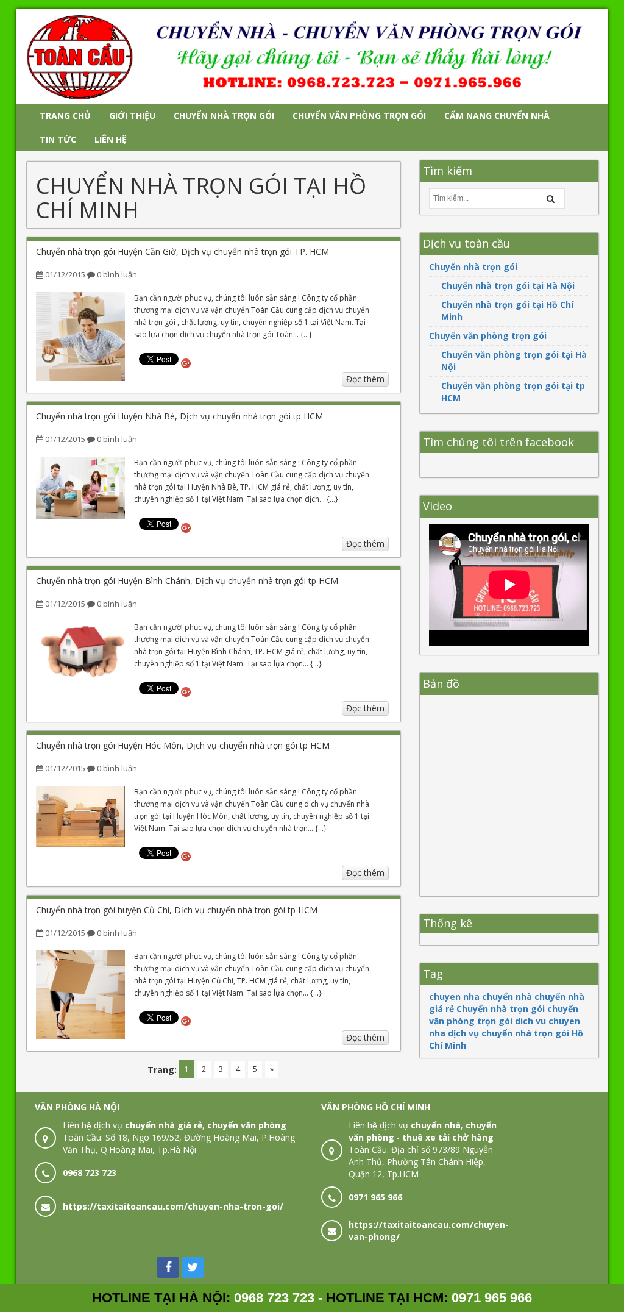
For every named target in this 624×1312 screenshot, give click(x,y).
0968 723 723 (89, 1172)
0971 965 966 (375, 1197)
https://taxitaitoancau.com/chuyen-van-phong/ (429, 1230)
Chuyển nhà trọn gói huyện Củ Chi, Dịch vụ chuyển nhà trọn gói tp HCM (176, 910)
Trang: (162, 1069)
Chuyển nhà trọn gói (473, 267)
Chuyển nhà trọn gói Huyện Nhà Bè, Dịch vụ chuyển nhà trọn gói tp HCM (179, 416)
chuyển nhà (436, 1125)
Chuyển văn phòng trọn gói (488, 335)
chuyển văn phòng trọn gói (503, 1015)
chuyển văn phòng (246, 1125)
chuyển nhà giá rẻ (163, 1125)
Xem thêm (80, 344)
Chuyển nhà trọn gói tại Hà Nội (508, 285)
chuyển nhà (507, 996)
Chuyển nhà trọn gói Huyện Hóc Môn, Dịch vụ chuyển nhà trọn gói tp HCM (183, 745)
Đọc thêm (365, 379)
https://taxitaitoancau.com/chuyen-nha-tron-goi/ (173, 1206)
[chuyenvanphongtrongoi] (312, 55)
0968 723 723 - (280, 1297)
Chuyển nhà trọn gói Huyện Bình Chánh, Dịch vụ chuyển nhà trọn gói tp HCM (187, 580)
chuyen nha (454, 996)
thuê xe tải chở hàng (448, 1137)
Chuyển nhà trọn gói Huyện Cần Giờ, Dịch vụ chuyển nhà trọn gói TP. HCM (182, 251)
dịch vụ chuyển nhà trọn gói (508, 1033)
